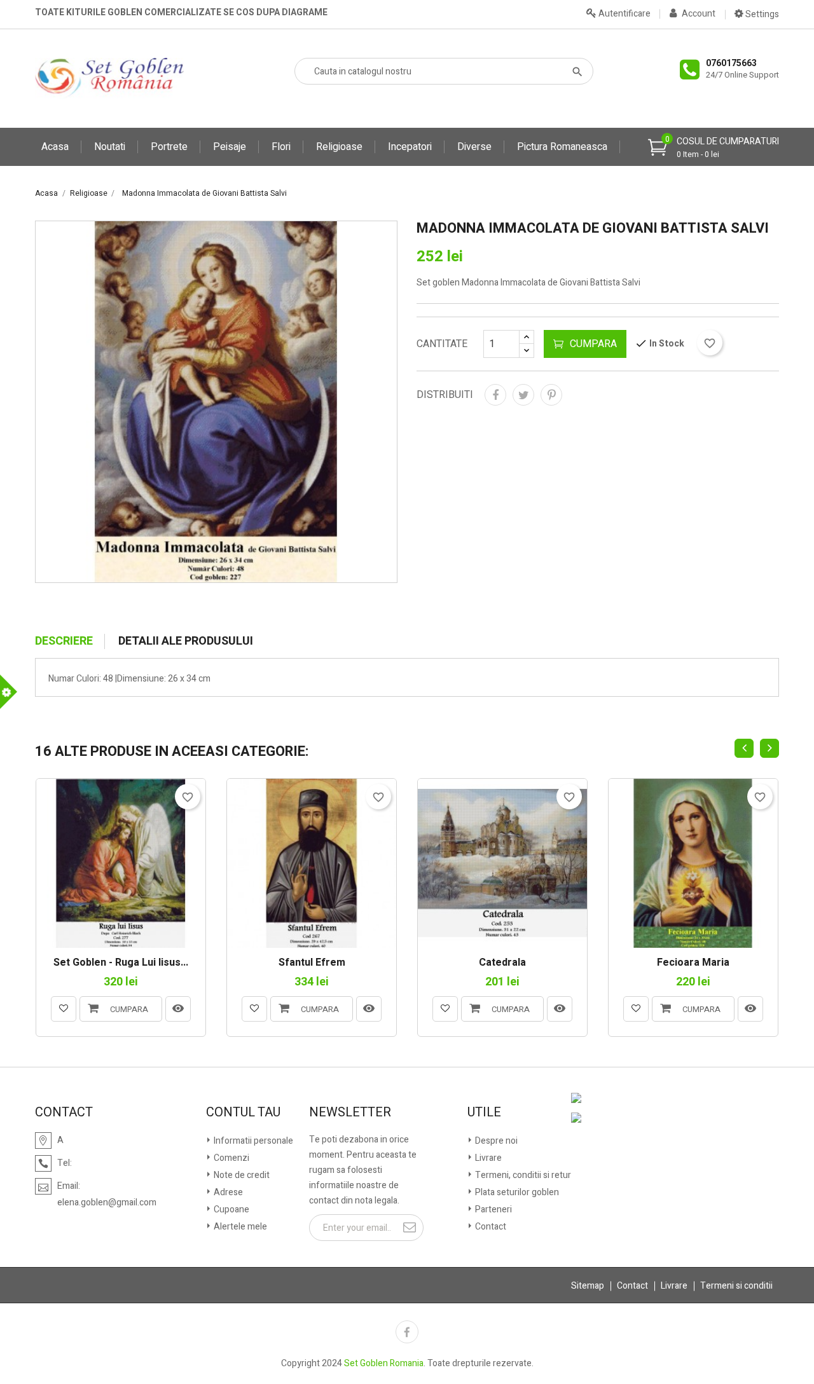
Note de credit (241, 1175)
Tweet (523, 395)
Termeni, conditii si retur (522, 1175)
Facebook (407, 1331)
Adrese (227, 1192)
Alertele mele (239, 1226)
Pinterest (551, 395)
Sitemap (587, 1285)
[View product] (178, 1009)
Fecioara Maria (693, 963)
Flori (281, 146)
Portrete (169, 146)
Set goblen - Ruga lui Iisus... (120, 963)
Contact (489, 1226)
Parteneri (492, 1209)
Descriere (64, 641)
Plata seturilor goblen (516, 1192)
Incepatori (410, 146)
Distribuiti (495, 395)
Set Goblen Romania (384, 1363)
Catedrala (502, 963)
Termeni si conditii (736, 1285)
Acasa (55, 146)
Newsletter (350, 1113)
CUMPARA (593, 344)
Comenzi (230, 1158)
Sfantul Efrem (312, 963)
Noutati (109, 146)
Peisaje (229, 146)
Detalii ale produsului (185, 641)
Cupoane (230, 1209)
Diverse (474, 146)
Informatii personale (252, 1141)
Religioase (339, 146)
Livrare (487, 1158)
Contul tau (243, 1113)
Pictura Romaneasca (562, 146)
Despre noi (495, 1141)
